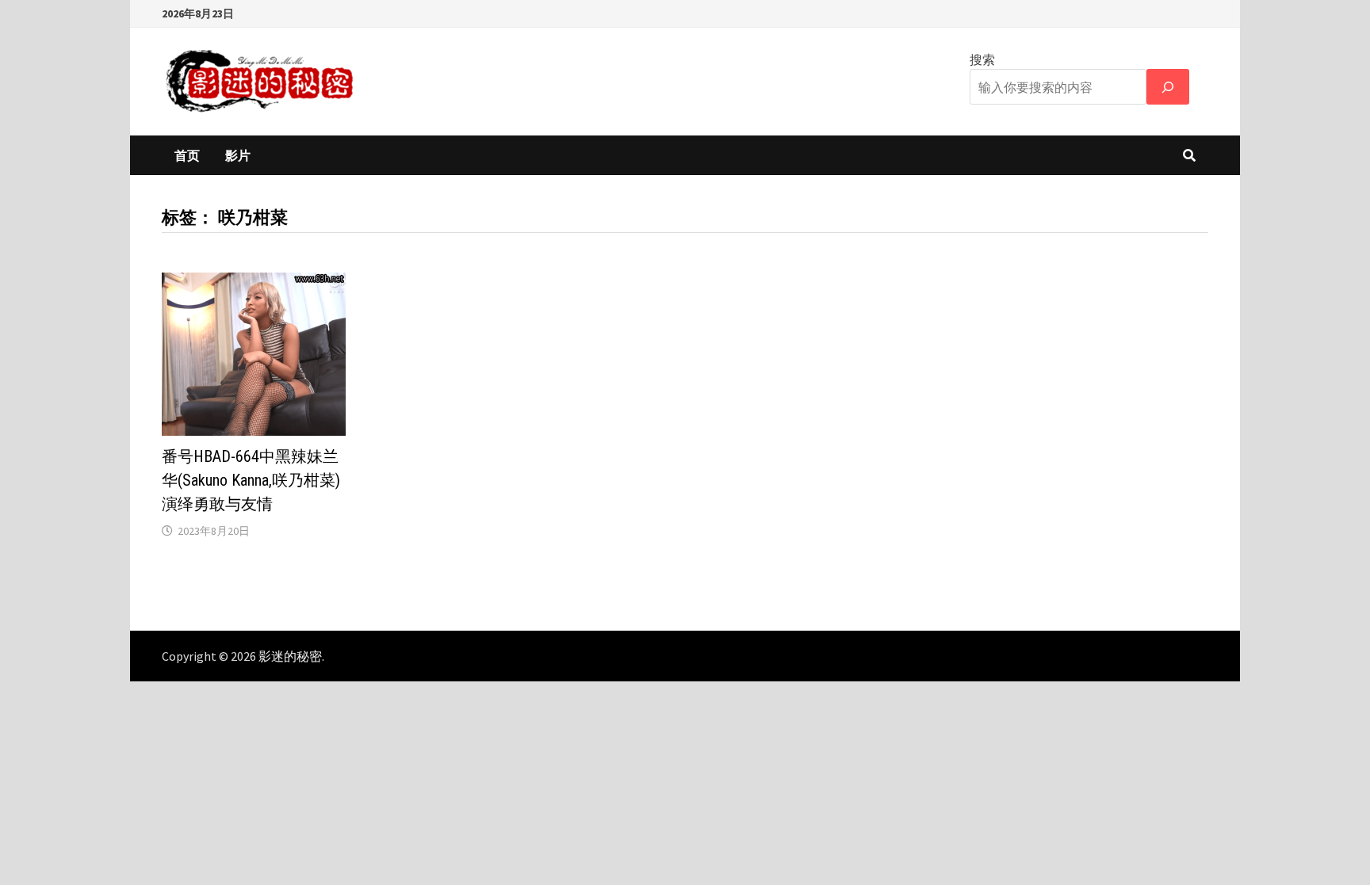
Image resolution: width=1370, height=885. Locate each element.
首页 (187, 155)
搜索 (982, 59)
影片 (238, 155)
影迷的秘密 (290, 656)
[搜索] (1167, 87)
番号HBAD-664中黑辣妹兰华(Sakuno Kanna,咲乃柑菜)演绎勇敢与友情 (251, 480)
